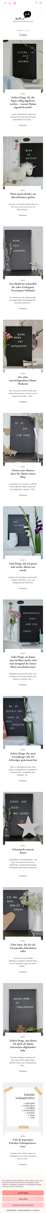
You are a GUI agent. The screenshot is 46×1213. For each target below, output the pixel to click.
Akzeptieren (23, 1193)
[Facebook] (5, 3)
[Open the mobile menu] (40, 2)
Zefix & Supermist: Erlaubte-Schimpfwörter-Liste (23, 1143)
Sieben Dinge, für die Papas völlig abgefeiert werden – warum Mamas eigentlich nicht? (23, 102)
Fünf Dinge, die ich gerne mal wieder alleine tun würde (23, 567)
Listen (23, 94)
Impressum (36, 1210)
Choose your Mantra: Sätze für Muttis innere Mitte (23, 474)
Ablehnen (23, 1199)
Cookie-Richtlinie (11, 1210)
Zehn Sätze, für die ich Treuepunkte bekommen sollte (23, 948)
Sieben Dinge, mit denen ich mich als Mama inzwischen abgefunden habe (23, 1045)
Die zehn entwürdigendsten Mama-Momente (23, 380)
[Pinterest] (14, 3)
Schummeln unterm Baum (23, 851)
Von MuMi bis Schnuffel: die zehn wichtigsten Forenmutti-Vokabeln (23, 287)
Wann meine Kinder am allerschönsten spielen (23, 195)
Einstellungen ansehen (23, 1205)
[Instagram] (10, 3)
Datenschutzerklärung (24, 1210)
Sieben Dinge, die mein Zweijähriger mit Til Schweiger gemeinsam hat (23, 757)
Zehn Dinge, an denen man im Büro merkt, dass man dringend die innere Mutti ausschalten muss (23, 661)
